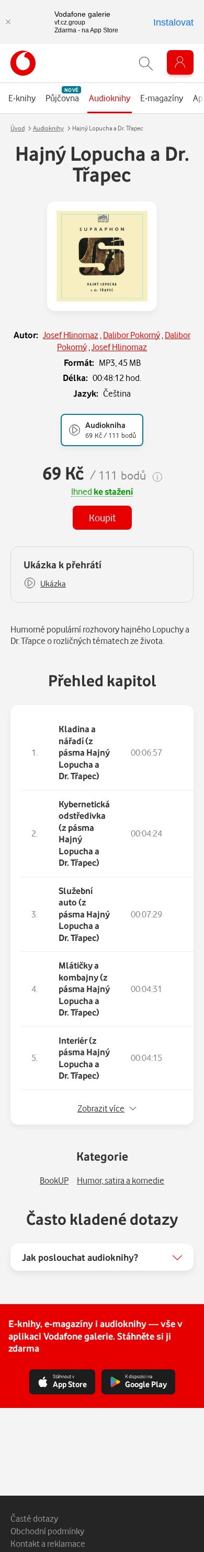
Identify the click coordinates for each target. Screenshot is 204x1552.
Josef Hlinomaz (70, 334)
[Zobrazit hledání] (146, 63)
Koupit (102, 517)
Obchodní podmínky (47, 1530)
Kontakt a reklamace (47, 1543)
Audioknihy (48, 128)
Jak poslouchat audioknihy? (80, 1257)
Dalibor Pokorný (131, 334)
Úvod (17, 128)
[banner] (23, 63)
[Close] (8, 22)
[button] (45, 583)
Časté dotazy (34, 1518)
